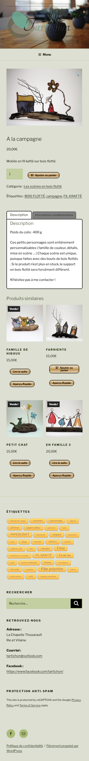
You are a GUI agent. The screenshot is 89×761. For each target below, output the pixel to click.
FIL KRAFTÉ (73, 196)
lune (64, 528)
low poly (15, 569)
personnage (56, 520)
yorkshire (38, 520)
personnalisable (29, 562)
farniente (41, 535)
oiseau (73, 521)
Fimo (61, 548)
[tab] (19, 215)
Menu (47, 54)
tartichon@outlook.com (24, 656)
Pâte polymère (52, 569)
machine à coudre (20, 555)
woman (37, 541)
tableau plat (16, 548)
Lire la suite (20, 371)
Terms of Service (30, 705)
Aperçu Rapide (22, 384)
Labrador (45, 548)
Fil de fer (65, 555)
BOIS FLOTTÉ (35, 196)
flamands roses (18, 521)
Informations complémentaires (54, 215)
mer (31, 548)
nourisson (63, 562)
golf (12, 562)
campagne (54, 196)
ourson (67, 541)
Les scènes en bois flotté (43, 186)
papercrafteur (33, 527)
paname (72, 535)
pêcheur (15, 527)
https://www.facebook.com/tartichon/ (34, 671)
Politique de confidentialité (24, 746)
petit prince (16, 576)
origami (56, 534)
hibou (73, 569)
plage (24, 541)
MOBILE (53, 541)
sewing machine (48, 576)
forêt (31, 576)
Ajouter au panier (45, 175)
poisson (30, 569)
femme (47, 562)
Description (19, 215)
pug (12, 541)
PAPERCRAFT (20, 534)
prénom (51, 528)
